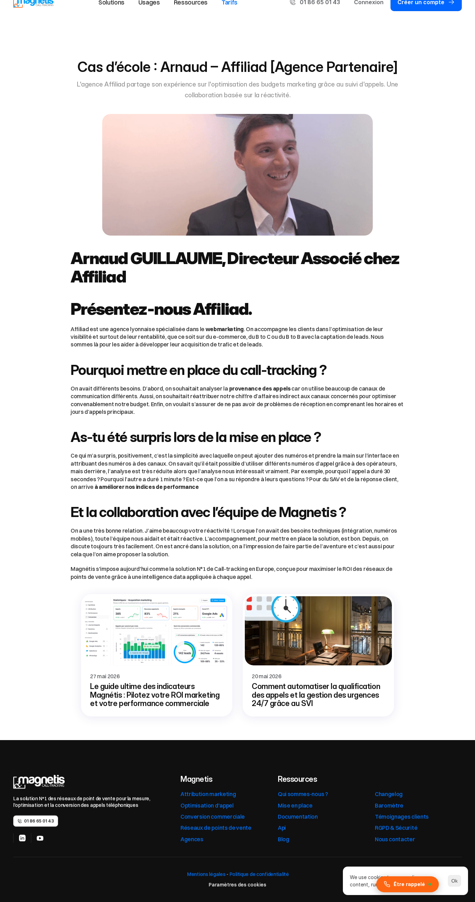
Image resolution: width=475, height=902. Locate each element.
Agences (191, 839)
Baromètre (389, 805)
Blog (283, 839)
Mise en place (295, 805)
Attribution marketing (208, 793)
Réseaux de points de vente (215, 827)
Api (282, 827)
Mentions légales (205, 874)
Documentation (298, 816)
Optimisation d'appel (207, 805)
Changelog (389, 793)
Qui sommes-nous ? (303, 793)
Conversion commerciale (212, 816)
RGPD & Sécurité (396, 827)
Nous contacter (395, 839)
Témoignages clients (402, 816)
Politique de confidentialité (259, 874)
